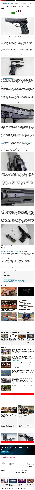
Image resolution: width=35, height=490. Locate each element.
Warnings (16, 488)
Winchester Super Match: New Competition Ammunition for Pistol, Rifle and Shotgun (22, 363)
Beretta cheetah (11, 273)
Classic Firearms (29, 249)
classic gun (15, 273)
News (12, 3)
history (30, 273)
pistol (18, 273)
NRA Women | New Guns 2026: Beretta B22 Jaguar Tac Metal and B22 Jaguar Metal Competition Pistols (13, 340)
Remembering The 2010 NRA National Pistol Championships (14, 281)
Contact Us (6, 488)
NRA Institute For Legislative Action (22, 461)
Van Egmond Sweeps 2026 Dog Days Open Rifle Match (22, 350)
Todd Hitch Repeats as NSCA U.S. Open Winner (23, 386)
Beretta (16, 88)
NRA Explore (20, 462)
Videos (19, 432)
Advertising (2, 462)
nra (19, 417)
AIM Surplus (3, 250)
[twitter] (18, 10)
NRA (11, 417)
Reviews (2, 432)
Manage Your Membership (30, 464)
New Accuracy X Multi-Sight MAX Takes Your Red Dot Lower (22, 378)
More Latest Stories (21, 394)
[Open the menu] (32, 3)
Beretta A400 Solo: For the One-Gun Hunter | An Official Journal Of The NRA (21, 340)
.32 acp (23, 273)
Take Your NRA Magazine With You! (4, 484)
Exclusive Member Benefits (30, 462)
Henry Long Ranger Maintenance (9, 279)
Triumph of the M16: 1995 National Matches (22, 356)
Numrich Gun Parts (9, 251)
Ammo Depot (8, 417)
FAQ (18, 488)
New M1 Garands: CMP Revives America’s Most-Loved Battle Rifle (14, 280)
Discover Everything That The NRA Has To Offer (22, 484)
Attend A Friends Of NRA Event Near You (30, 484)
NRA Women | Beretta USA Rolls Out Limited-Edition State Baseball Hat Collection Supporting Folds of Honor (30, 340)
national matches (22, 417)
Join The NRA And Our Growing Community (12, 484)
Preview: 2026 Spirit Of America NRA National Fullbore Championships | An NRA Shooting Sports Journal (26, 425)
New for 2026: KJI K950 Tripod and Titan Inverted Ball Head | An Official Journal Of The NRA (8, 420)
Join (7, 0)
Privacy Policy (2, 488)
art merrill (20, 273)
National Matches (24, 3)
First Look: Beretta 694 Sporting (10, 270)
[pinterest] (20, 10)
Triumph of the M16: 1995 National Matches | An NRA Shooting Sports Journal (4, 340)
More (5, 347)
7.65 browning (26, 273)
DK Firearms (24, 249)
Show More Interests (21, 441)
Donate (12, 0)
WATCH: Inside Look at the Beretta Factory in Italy (12, 276)
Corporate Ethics (11, 488)
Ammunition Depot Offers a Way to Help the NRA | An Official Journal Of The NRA (8, 415)
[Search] (33, 3)
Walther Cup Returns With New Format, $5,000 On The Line (23, 371)
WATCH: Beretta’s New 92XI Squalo (9, 278)
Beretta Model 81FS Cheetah (8, 78)
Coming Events (17, 3)
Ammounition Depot (4, 417)
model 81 (7, 273)
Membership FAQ (29, 463)
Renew (9, 0)
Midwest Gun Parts (17, 251)
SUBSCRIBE (4, 451)
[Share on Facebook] (16, 10)
